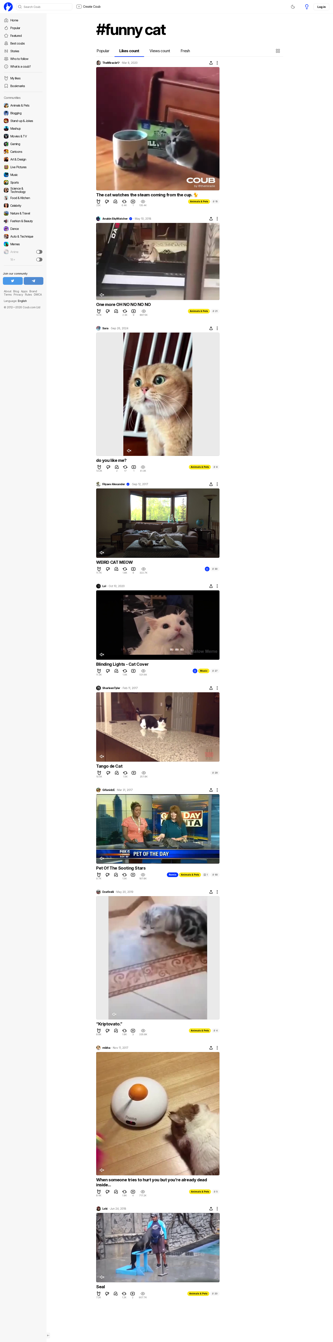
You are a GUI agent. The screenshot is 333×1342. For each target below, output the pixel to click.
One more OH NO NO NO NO (123, 304)
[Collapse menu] (48, 1335)
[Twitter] (13, 281)
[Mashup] (23, 128)
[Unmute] (101, 294)
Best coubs (17, 43)
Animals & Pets (199, 201)
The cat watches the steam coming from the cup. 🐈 (147, 194)
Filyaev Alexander (113, 484)
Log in (321, 7)
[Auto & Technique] (23, 236)
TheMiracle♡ (111, 62)
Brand (33, 291)
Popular (15, 28)
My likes (15, 78)
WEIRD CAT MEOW (114, 562)
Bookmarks (17, 86)
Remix (172, 874)
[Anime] (23, 252)
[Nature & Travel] (23, 213)
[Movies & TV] (23, 136)
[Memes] (23, 244)
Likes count (129, 51)
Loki (105, 1208)
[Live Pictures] (23, 167)
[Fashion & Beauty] (23, 221)
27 (215, 670)
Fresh (185, 51)
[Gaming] (23, 144)
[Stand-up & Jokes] (23, 121)
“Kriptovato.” (109, 1023)
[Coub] (8, 6)
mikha (106, 1047)
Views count (160, 51)
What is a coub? (20, 66)
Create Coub (92, 6)
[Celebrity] (23, 205)
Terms (8, 294)
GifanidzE (108, 790)
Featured (16, 36)
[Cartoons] (23, 151)
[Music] (23, 175)
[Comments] (115, 201)
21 (215, 311)
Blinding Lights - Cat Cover (122, 664)
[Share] (211, 63)
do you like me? (111, 460)
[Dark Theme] (293, 7)
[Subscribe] (39, 252)
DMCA (38, 294)
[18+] (39, 259)
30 (215, 569)
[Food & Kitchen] (23, 198)
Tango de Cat (109, 766)
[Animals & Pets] (23, 105)
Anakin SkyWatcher (115, 218)
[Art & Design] (23, 159)
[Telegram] (34, 281)
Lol (104, 586)
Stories (14, 51)
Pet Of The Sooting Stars (120, 868)
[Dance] (23, 229)
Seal (100, 1286)
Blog (16, 291)
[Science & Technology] (23, 190)
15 (215, 201)
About (7, 291)
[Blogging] (23, 113)
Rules (28, 294)
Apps (24, 291)
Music (204, 670)
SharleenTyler (111, 688)
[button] (278, 51)
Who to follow (19, 59)
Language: (15, 301)
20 (215, 1293)
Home (14, 20)
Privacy (18, 294)
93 (215, 874)
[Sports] (23, 182)
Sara (105, 328)
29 (215, 772)
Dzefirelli (108, 892)
